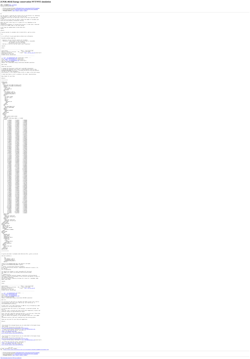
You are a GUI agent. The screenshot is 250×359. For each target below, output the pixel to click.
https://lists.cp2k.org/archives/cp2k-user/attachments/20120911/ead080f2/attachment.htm (26, 349)
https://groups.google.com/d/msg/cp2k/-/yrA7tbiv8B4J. (15, 338)
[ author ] (25, 10)
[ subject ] (21, 10)
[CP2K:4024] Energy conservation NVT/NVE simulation (27, 8)
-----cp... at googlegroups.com (9, 57)
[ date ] (13, 10)
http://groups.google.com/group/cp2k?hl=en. (12, 344)
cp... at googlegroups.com (10, 58)
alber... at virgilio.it (13, 4)
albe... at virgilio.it (11, 59)
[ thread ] (17, 10)
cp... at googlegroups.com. (28, 329)
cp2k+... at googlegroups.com (9, 342)
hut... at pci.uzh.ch (29, 52)
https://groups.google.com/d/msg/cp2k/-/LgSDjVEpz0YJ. (15, 328)
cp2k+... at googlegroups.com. (9, 331)
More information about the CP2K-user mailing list (11, 357)
